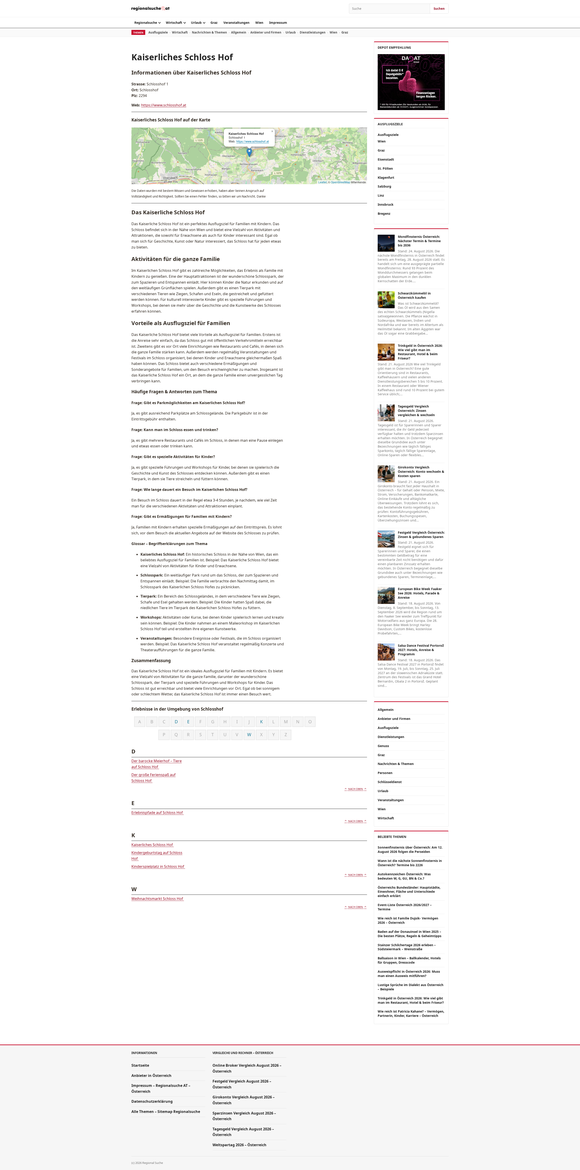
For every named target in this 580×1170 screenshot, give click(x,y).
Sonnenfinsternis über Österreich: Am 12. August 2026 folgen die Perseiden (410, 849)
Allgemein (238, 32)
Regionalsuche (145, 22)
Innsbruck (386, 204)
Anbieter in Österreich (151, 1075)
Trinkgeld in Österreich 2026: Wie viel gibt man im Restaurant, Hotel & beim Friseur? (420, 352)
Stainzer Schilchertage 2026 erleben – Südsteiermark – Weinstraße (407, 947)
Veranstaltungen (236, 22)
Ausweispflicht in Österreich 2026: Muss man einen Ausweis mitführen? (409, 973)
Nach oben (356, 789)
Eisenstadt (386, 159)
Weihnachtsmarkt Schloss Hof (157, 898)
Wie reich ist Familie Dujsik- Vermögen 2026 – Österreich (408, 920)
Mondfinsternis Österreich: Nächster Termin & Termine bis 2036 (419, 240)
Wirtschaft (174, 22)
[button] (249, 152)
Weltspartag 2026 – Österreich (239, 1144)
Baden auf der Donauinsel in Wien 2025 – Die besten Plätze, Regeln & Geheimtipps (409, 933)
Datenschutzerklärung (152, 1101)
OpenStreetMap (340, 182)
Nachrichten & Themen (209, 32)
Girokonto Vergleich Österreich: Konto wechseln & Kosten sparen (421, 471)
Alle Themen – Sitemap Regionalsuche (165, 1111)
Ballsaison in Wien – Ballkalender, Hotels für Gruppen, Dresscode (409, 960)
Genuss (383, 746)
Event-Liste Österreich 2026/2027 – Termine (405, 907)
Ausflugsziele (158, 32)
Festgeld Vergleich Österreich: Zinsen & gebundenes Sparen (421, 534)
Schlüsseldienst (390, 782)
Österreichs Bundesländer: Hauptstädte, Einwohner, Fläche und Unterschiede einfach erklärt (409, 891)
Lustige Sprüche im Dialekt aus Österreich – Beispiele (410, 987)
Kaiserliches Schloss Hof (152, 844)
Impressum (278, 22)
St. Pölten (385, 168)
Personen (385, 773)
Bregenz (384, 213)
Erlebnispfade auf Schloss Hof (157, 812)
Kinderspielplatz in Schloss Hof (158, 866)
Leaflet (322, 182)
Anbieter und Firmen (265, 32)
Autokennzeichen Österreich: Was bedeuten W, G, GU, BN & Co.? (404, 876)
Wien (259, 22)
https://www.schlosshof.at (163, 105)
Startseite (140, 1065)
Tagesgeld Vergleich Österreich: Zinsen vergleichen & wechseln (416, 410)
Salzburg (384, 186)
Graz (214, 22)
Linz (381, 195)
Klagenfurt (386, 177)
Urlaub (196, 22)
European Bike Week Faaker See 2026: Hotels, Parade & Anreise (420, 593)
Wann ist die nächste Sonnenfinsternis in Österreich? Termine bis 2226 (410, 863)
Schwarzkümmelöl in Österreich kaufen (414, 295)
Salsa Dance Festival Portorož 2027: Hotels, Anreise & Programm (421, 649)
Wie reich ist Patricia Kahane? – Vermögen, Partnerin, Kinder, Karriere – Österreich (411, 1013)
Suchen (439, 9)
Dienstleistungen (313, 32)
